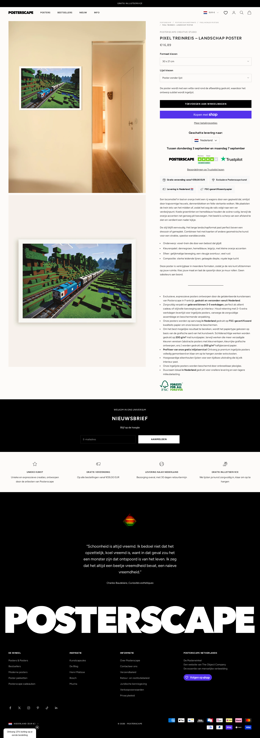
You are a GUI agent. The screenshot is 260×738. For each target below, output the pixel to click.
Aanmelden (159, 439)
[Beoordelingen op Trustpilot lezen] (206, 160)
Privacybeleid (127, 695)
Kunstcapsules (78, 660)
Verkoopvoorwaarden (132, 689)
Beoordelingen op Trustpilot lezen (205, 169)
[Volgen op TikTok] (47, 708)
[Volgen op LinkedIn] (56, 708)
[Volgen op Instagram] (28, 708)
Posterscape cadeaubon (21, 683)
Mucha (73, 683)
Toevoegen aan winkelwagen (206, 104)
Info (97, 12)
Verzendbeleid (128, 672)
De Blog (74, 666)
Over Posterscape (130, 660)
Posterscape (165, 22)
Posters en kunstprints (185, 22)
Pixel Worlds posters (209, 22)
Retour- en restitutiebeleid (134, 678)
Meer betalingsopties (205, 123)
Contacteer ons (128, 666)
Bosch (73, 678)
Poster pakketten (17, 678)
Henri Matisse (77, 672)
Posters (45, 12)
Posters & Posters (18, 660)
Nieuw (83, 12)
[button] (20, 733)
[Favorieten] (226, 13)
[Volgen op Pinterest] (38, 708)
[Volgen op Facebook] (10, 708)
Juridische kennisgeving (133, 683)
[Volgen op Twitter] (19, 708)
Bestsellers (64, 12)
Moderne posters (18, 672)
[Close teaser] (37, 727)
